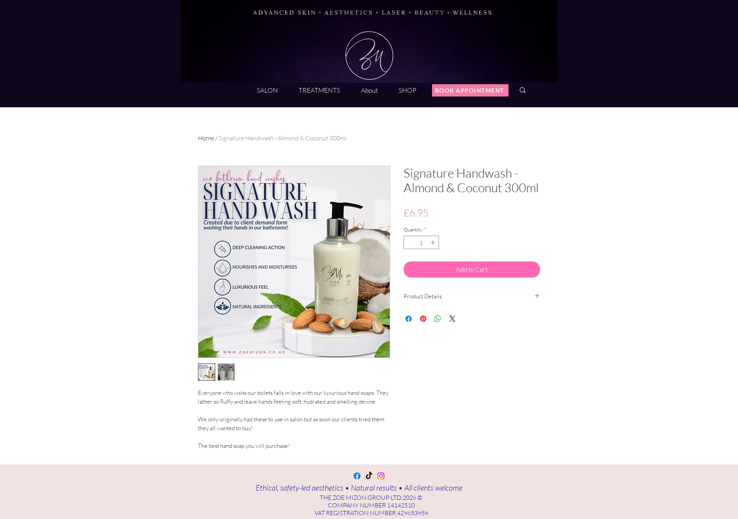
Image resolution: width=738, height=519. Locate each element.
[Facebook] (357, 476)
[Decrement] (409, 242)
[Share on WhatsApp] (437, 318)
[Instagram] (381, 476)
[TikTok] (369, 476)
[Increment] (433, 242)
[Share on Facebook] (408, 318)
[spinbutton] (421, 242)
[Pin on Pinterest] (423, 318)
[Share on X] (452, 318)
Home (206, 138)
